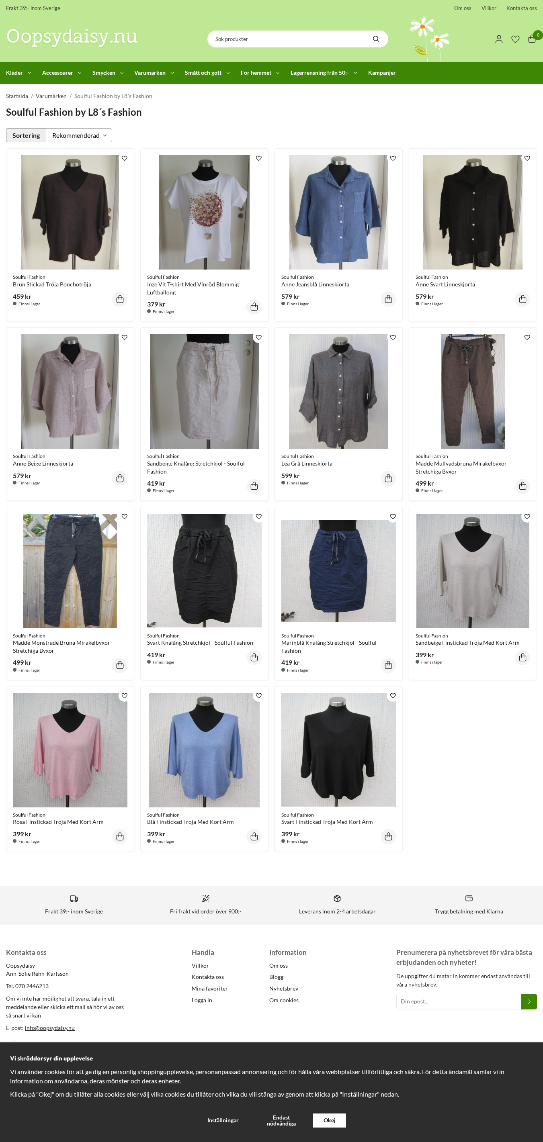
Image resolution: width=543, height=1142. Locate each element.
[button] (119, 299)
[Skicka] (529, 1001)
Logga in (202, 1000)
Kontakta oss (521, 8)
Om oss (462, 8)
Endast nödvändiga (281, 1120)
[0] (532, 39)
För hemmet (256, 72)
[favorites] (515, 39)
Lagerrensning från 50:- (320, 72)
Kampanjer (382, 72)
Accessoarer (57, 72)
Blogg (276, 976)
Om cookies (284, 1000)
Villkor (489, 8)
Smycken (103, 72)
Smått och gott (203, 72)
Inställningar (223, 1120)
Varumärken (150, 72)
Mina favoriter (210, 988)
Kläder (14, 72)
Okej (330, 1120)
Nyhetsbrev (283, 988)
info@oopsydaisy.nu (50, 1027)
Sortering (26, 135)
